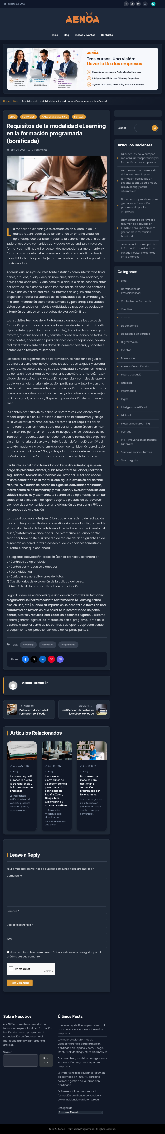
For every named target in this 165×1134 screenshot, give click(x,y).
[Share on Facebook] (25, 659)
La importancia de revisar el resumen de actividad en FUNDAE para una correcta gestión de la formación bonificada (138, 228)
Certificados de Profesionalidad (131, 291)
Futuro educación (132, 374)
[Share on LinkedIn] (42, 659)
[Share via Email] (60, 659)
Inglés (124, 399)
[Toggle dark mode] (155, 3)
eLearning (28, 644)
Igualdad (126, 383)
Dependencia (129, 326)
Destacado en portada (135, 334)
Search (7, 1052)
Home (6, 101)
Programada (68, 644)
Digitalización (129, 342)
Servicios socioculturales (136, 452)
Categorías (65, 1108)
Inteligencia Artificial (134, 407)
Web (10, 939)
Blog (66, 35)
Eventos (126, 350)
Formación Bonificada (135, 366)
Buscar (121, 128)
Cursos (125, 317)
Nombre (13, 911)
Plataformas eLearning (54, 116)
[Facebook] (126, 3)
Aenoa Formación (35, 683)
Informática (128, 391)
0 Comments (39, 149)
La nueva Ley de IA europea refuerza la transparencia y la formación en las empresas (21, 784)
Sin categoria (129, 460)
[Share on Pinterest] (51, 659)
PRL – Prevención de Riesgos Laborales (139, 442)
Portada (79, 116)
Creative (126, 309)
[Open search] (145, 3)
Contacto (107, 35)
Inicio (55, 35)
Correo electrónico (20, 925)
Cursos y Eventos (85, 35)
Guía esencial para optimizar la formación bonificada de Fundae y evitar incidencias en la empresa (139, 251)
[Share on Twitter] (34, 659)
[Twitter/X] (132, 3)
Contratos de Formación (136, 301)
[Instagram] (138, 3)
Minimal (126, 415)
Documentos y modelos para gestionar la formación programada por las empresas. (139, 205)
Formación (28, 116)
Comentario (15, 876)
